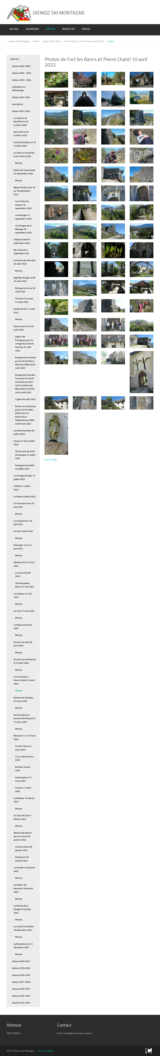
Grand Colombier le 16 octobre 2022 (25, 144)
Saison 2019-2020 (21, 968)
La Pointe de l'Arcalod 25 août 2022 (24, 262)
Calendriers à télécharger (18, 88)
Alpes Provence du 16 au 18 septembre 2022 (24, 191)
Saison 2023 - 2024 (21, 80)
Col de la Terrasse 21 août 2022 (24, 300)
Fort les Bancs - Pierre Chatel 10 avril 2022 (84, 41)
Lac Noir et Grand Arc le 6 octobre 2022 (24, 154)
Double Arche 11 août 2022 (24, 310)
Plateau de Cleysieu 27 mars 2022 (23, 699)
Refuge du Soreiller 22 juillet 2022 (25, 467)
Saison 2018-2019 (21, 975)
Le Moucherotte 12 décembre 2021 (23, 945)
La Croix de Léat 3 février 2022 (22, 817)
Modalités (68, 29)
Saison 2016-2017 (21, 988)
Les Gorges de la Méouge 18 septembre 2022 (23, 229)
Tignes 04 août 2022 (25, 399)
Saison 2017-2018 (21, 982)
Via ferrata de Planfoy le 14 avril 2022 (25, 661)
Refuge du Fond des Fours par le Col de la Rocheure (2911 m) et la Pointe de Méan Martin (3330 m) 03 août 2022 (25, 383)
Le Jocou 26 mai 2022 (23, 574)
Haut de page (51, 459)
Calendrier (32, 29)
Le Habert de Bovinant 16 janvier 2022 (23, 888)
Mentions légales (46, 1050)
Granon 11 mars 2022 (23, 789)
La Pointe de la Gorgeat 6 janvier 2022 (22, 909)
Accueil (14, 29)
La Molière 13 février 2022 (24, 799)
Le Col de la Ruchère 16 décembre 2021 (24, 928)
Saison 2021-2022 (52, 41)
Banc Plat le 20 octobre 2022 (21, 133)
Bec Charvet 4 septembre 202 (21, 251)
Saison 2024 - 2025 (21, 73)
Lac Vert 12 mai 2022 (24, 610)
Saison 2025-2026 (21, 66)
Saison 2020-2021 (21, 961)
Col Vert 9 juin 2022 (23, 531)
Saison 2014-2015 (21, 1002)
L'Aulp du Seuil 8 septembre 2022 (22, 241)
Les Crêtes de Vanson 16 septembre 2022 (23, 205)
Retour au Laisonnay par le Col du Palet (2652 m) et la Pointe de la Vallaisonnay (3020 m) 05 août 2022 (25, 415)
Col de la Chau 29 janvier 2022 (23, 848)
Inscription (17, 104)
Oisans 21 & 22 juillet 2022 (24, 442)
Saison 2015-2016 (21, 995)
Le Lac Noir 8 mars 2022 (24, 758)
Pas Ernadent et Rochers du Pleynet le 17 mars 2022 (24, 718)
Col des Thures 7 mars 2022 (23, 747)
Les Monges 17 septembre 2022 (23, 216)
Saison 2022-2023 (21, 97)
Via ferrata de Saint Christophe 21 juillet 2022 (25, 455)
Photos (50, 29)
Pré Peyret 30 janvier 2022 (22, 858)
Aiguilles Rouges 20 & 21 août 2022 (24, 279)
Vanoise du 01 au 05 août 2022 (23, 328)
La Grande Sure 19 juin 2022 (23, 522)
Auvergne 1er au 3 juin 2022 (23, 546)
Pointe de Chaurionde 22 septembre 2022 (24, 171)
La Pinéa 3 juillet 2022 (25, 496)
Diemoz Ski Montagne (19, 41)
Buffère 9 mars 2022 (22, 768)
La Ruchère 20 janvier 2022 (24, 869)
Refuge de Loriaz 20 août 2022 (25, 289)
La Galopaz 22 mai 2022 (23, 595)
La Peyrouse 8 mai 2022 (23, 626)
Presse (86, 29)
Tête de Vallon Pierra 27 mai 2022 (24, 584)
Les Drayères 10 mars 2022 (23, 779)
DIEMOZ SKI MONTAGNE (58, 12)
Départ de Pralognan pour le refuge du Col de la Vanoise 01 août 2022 (24, 343)
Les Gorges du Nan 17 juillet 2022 (24, 477)
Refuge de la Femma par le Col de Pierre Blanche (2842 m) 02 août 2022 (25, 362)
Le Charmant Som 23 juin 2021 (24, 505)
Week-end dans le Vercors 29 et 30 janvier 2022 (23, 836)
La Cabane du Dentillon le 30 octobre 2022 (21, 121)
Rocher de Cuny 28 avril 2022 (23, 643)
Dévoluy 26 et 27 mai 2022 (24, 564)
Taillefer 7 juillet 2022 (22, 487)
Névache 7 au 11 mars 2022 (25, 737)
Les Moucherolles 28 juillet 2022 (24, 432)
